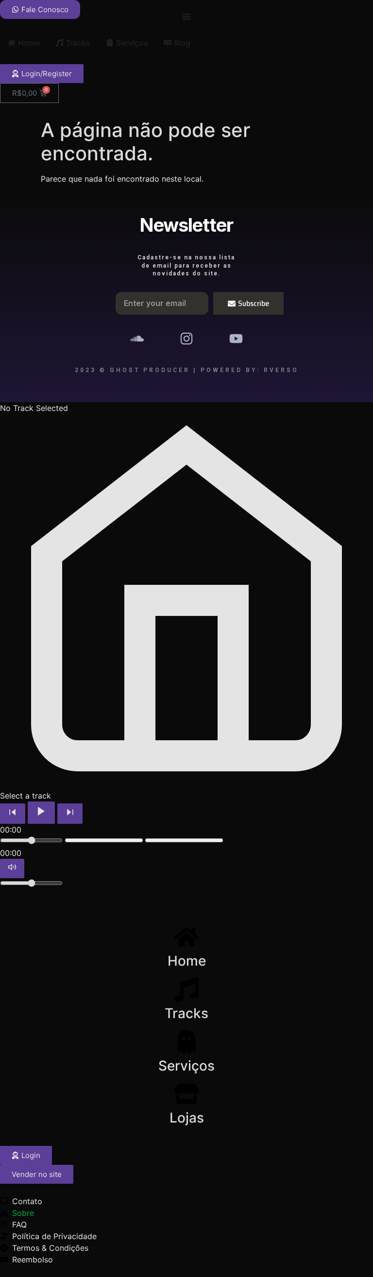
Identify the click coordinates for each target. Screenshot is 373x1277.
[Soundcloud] (136, 339)
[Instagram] (186, 339)
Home (187, 961)
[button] (36, 1174)
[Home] (186, 937)
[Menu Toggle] (186, 16)
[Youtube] (236, 339)
